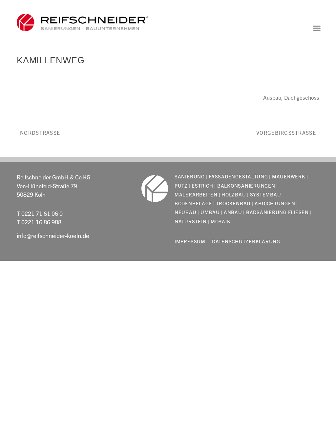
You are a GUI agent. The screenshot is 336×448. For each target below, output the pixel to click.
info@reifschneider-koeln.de (53, 235)
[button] (317, 28)
